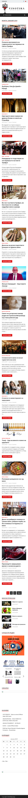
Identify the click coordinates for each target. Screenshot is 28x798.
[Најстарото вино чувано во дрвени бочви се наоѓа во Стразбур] (14, 106)
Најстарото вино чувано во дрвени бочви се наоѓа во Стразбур (12, 118)
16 (10, 750)
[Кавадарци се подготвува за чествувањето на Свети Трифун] (14, 148)
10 (14, 747)
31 (14, 757)
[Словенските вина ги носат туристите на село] (14, 347)
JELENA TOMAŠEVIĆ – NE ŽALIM (11, 723)
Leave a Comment (12, 48)
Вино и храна (5, 243)
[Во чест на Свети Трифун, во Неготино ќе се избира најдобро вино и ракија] (14, 192)
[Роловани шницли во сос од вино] (14, 468)
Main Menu (8, 15)
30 (10, 757)
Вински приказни (6, 311)
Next (19, 593)
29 (7, 757)
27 (24, 753)
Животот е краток (17, 602)
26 (21, 753)
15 (7, 750)
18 (17, 750)
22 (7, 753)
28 (3, 757)
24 (14, 753)
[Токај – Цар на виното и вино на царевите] (14, 430)
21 (3, 753)
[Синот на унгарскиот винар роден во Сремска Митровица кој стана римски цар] (14, 303)
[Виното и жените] (6, 616)
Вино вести (4, 114)
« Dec (3, 761)
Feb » (6, 761)
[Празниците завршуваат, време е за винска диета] (14, 553)
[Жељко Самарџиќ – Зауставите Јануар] (14, 273)
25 (17, 753)
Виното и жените (17, 616)
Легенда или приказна (18, 624)
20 (24, 750)
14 (3, 750)
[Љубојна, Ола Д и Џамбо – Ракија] (14, 76)
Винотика (12, 796)
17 (14, 750)
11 (17, 747)
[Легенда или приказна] (6, 624)
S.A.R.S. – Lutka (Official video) (10, 725)
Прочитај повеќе (6, 63)
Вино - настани (5, 40)
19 (21, 750)
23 (10, 753)
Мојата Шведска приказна (17, 609)
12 (21, 747)
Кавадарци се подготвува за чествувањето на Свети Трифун (13, 160)
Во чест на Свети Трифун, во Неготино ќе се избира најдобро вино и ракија (13, 205)
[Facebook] (23, 1)
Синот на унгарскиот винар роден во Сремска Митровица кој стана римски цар (13, 315)
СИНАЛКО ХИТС (5, 84)
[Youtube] (26, 1)
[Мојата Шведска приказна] (6, 608)
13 (24, 747)
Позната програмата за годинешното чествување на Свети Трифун (13, 44)
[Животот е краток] (6, 602)
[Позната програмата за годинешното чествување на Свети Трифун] (14, 32)
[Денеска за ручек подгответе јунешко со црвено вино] (14, 235)
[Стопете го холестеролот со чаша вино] (14, 388)
